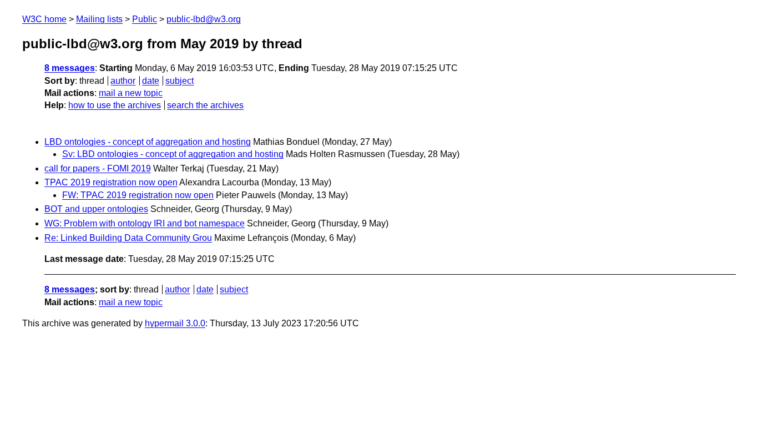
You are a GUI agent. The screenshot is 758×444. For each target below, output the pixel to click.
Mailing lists (99, 19)
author (122, 80)
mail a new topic (131, 93)
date (150, 80)
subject (179, 80)
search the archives (205, 105)
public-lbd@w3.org (203, 19)
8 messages (69, 68)
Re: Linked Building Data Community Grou (128, 238)
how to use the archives (114, 105)
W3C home (44, 19)
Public (144, 19)
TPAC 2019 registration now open (111, 182)
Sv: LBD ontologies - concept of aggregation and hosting (173, 154)
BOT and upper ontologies (96, 209)
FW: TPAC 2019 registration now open (138, 195)
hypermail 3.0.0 (175, 323)
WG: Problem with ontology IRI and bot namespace (144, 223)
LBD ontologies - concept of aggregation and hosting (147, 142)
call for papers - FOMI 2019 (97, 168)
